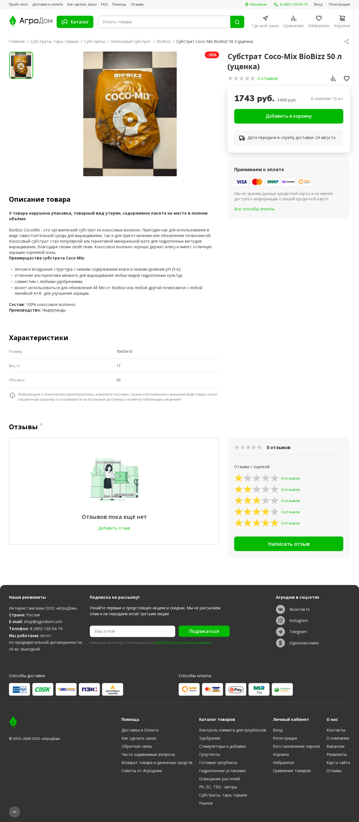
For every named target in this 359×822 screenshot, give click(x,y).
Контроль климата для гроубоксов (232, 730)
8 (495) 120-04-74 (46, 628)
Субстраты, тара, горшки (55, 41)
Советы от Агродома (141, 770)
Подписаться (204, 631)
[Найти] (237, 22)
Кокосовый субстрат (131, 41)
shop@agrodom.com (43, 621)
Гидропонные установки (222, 770)
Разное (206, 803)
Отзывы (137, 4)
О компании (337, 738)
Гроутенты (209, 754)
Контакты (335, 730)
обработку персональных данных (182, 642)
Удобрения (209, 738)
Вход (318, 4)
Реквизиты (336, 754)
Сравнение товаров (292, 770)
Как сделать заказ (81, 4)
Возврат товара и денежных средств (156, 762)
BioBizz (164, 41)
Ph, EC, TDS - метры (218, 787)
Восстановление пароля (296, 746)
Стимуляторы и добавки (222, 746)
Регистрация (339, 4)
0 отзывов (268, 78)
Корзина (281, 754)
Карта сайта (338, 762)
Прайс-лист (18, 4)
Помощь (119, 4)
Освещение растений (219, 778)
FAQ (104, 4)
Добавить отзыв (114, 528)
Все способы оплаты (254, 209)
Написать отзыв (289, 543)
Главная (17, 41)
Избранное (283, 762)
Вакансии (335, 746)
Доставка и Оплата (139, 730)
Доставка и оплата (47, 4)
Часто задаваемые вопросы (148, 754)
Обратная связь (136, 746)
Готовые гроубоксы (218, 762)
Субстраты (94, 41)
